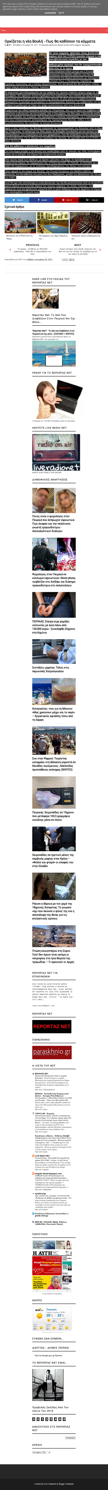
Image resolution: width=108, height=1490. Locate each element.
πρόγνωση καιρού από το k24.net (52, 1332)
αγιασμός (45, 45)
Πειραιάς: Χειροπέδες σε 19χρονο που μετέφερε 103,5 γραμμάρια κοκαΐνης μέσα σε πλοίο (53, 816)
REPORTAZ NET (41, 1074)
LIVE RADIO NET (42, 1156)
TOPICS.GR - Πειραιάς (44, 1113)
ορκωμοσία (86, 45)
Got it (61, 13)
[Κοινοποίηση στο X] (68, 259)
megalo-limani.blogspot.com (48, 1174)
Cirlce (94, 200)
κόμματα (77, 45)
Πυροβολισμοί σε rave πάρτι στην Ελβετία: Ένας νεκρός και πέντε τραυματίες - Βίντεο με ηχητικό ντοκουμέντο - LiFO (53, 1140)
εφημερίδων (58, 1293)
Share (44, 200)
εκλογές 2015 (68, 45)
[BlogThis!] (65, 259)
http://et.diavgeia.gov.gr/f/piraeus (48, 1355)
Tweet (20, 200)
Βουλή (60, 45)
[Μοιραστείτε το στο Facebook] (70, 259)
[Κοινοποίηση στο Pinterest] (73, 259)
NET (10, 45)
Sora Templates (50, 1484)
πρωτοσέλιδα (48, 1293)
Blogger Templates (66, 1484)
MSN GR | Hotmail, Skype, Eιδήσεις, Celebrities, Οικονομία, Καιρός (51, 1223)
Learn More (50, 13)
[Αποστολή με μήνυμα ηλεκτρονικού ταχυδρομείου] (63, 259)
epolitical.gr (40, 1194)
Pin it (69, 200)
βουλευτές (53, 45)
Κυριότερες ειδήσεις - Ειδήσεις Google (52, 1136)
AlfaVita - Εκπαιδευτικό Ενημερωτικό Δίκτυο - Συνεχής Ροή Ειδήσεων (52, 1095)
